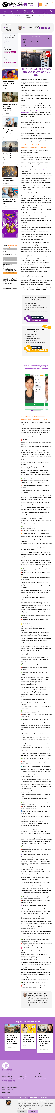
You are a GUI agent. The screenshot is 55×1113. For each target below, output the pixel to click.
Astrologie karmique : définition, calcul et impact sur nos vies (10, 132)
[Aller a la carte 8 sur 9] (39, 410)
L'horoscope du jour (8, 251)
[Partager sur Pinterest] (43, 27)
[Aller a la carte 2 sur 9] (33, 410)
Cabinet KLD (6, 15)
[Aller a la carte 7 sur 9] (38, 410)
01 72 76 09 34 (8, 42)
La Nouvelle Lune (42, 169)
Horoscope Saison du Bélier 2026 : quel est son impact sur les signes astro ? (12, 1039)
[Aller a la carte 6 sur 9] (37, 410)
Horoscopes (11, 13)
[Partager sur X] (46, 27)
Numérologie (25, 13)
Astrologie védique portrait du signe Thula (9, 83)
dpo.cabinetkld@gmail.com (7, 283)
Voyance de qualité (7, 1076)
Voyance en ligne (23, 1074)
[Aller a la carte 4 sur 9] (35, 410)
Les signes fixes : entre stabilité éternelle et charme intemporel (9, 157)
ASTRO (16, 15)
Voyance (5, 13)
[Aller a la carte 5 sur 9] (36, 410)
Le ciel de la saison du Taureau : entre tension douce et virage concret (36, 38)
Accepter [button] (33, 1111)
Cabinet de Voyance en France (42, 1074)
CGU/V (11, 266)
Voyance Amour (22, 1078)
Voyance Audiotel (6, 1074)
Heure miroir (39, 13)
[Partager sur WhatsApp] (49, 27)
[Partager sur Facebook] (40, 27)
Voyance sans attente (40, 1078)
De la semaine (7, 254)
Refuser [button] (22, 1111)
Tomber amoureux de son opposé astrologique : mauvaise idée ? (10, 107)
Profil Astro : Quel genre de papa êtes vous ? (9, 201)
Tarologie (32, 13)
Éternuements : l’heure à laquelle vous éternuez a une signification (28, 1038)
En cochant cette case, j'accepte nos (9, 266)
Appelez (35, 404)
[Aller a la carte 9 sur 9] (40, 410)
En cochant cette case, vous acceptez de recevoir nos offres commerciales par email (11, 269)
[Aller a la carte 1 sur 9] (32, 410)
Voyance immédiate (7, 1078)
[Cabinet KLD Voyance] (12, 4)
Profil (34, 407)
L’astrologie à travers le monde (8, 179)
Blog (51, 13)
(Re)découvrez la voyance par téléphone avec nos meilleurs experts (35, 41)
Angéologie (45, 13)
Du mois (14, 254)
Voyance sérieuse (39, 1076)
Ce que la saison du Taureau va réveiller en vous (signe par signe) (35, 44)
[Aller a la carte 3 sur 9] (34, 410)
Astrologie (18, 13)
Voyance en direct (23, 1076)
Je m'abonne (10, 272)
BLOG (11, 15)
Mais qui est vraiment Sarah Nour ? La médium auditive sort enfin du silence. (44, 1040)
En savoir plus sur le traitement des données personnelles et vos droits (10, 287)
